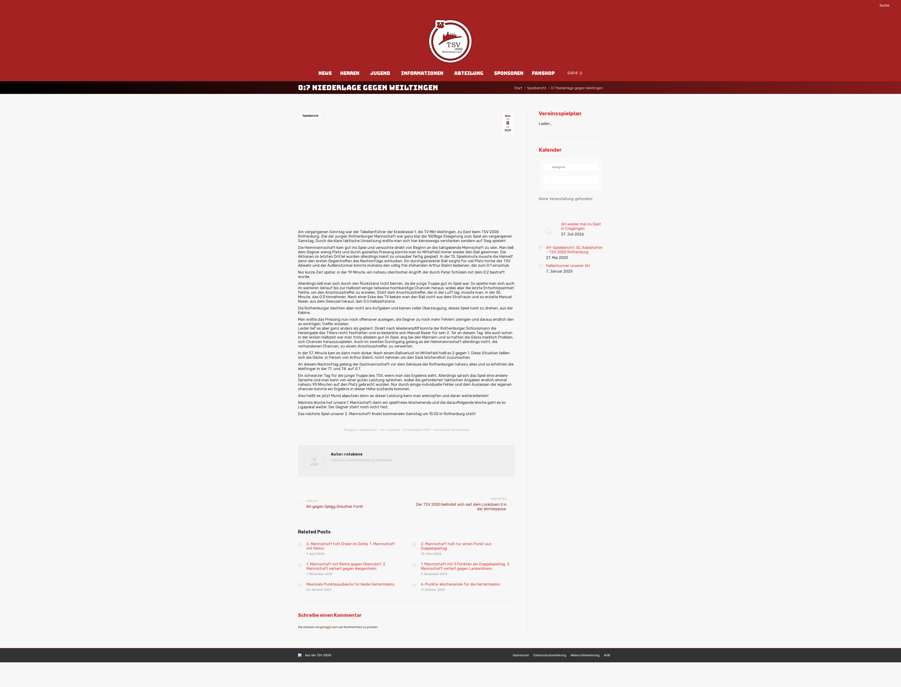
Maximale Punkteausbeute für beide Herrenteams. (350, 584)
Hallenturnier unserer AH (568, 265)
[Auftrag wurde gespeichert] (300, 545)
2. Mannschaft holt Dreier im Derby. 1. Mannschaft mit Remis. (350, 546)
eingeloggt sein (326, 627)
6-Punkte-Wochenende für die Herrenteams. (460, 584)
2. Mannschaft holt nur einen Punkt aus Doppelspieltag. (456, 546)
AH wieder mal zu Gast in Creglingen (581, 226)
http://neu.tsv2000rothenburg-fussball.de (361, 460)
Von (390, 430)
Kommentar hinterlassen (452, 430)
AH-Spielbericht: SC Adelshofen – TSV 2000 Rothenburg (574, 249)
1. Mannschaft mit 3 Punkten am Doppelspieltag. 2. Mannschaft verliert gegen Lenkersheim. (465, 566)
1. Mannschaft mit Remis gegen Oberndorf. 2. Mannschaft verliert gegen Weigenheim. (346, 566)
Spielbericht (310, 115)
